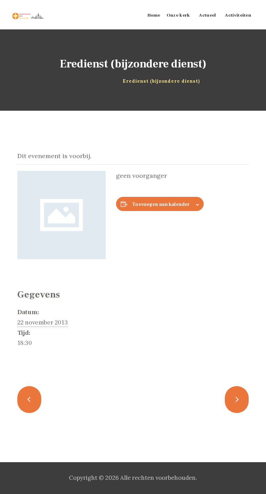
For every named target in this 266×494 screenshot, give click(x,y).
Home (75, 81)
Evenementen (102, 81)
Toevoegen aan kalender (161, 204)
